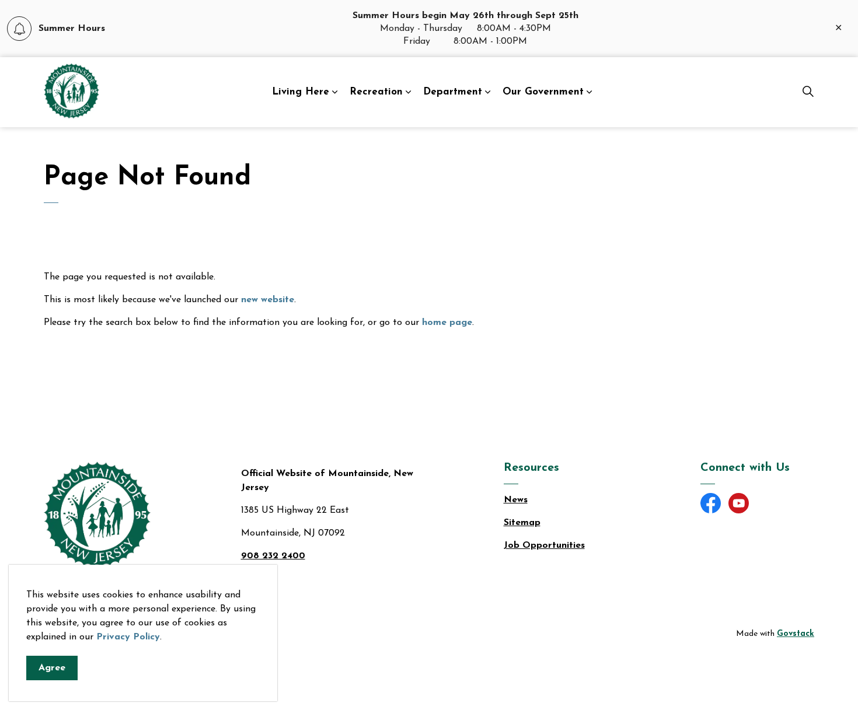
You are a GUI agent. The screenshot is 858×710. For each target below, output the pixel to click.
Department (452, 92)
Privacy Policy (128, 637)
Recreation (376, 92)
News (516, 500)
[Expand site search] (807, 92)
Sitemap (522, 522)
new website (267, 300)
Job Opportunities (544, 545)
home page (447, 322)
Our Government (543, 92)
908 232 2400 (273, 556)
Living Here (300, 92)
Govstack (795, 633)
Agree (52, 668)
